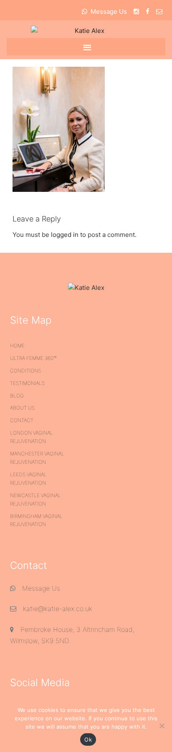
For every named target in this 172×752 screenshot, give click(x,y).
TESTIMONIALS (27, 383)
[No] (161, 726)
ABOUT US (22, 408)
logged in (64, 235)
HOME (17, 345)
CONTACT (21, 420)
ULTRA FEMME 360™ (33, 358)
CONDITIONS (25, 370)
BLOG (17, 395)
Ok (88, 739)
